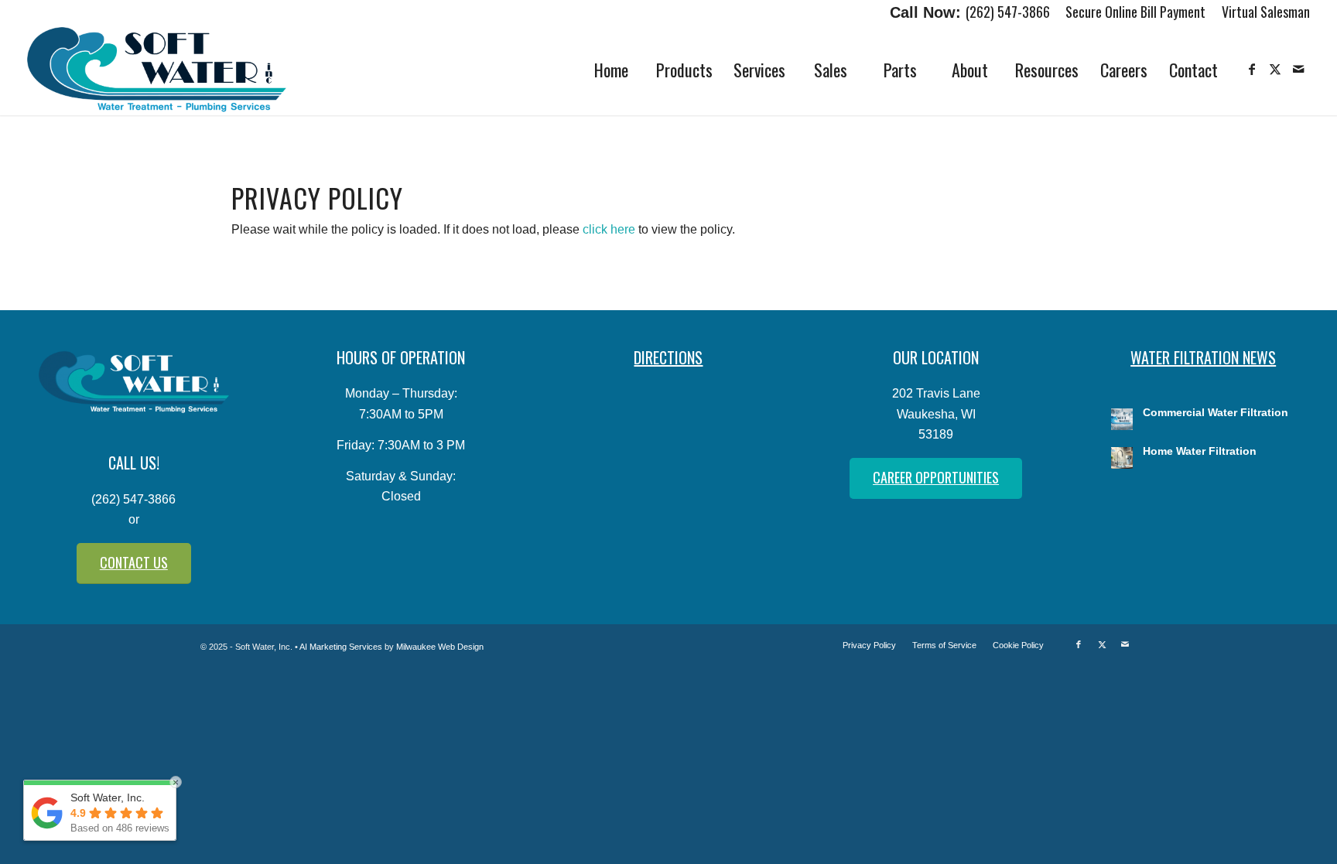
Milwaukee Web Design (440, 646)
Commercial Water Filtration (1215, 412)
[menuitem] (1136, 13)
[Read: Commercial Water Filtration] (1122, 419)
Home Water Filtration (1200, 451)
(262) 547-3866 (1008, 12)
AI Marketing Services (340, 646)
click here (609, 229)
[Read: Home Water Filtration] (1122, 458)
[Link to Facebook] (1251, 68)
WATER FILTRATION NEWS (1203, 357)
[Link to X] (1275, 68)
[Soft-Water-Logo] (157, 69)
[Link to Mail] (1298, 68)
